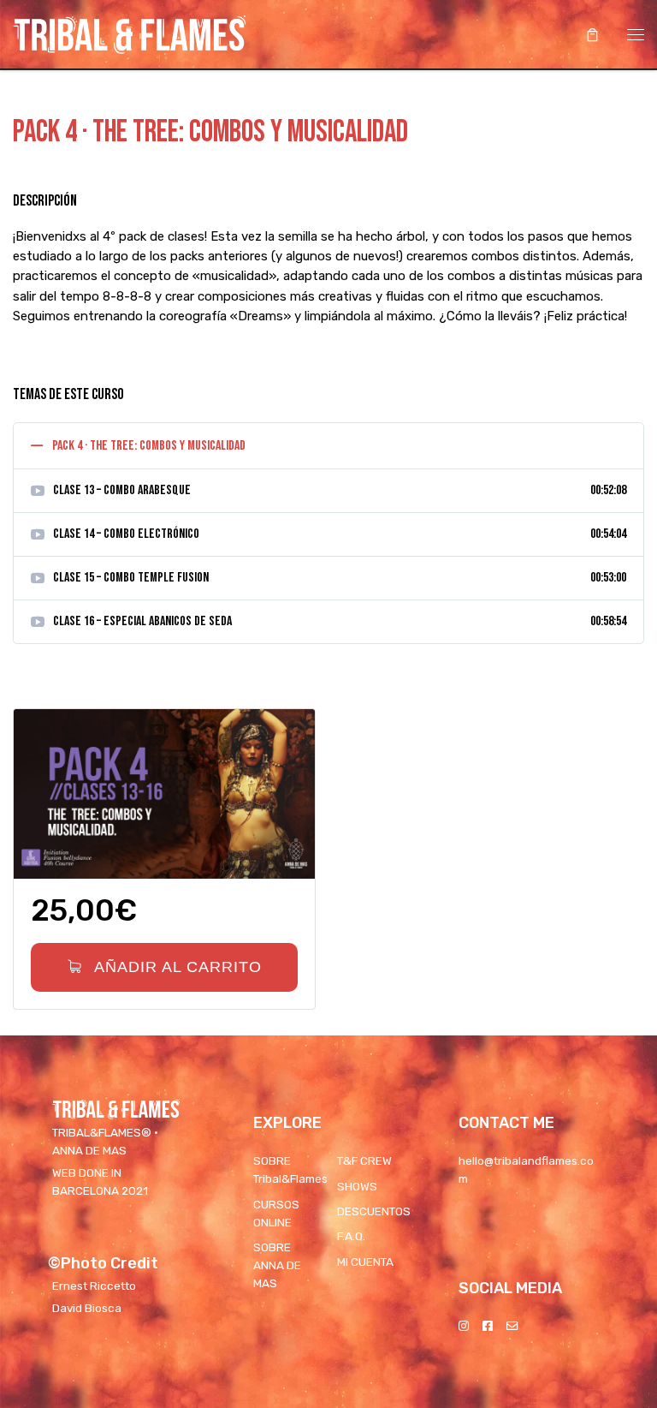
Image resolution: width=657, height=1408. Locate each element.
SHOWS (357, 1186)
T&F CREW (364, 1160)
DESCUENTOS (374, 1211)
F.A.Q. (351, 1236)
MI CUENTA (365, 1261)
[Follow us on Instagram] (464, 1326)
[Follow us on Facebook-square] (487, 1326)
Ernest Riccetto (94, 1285)
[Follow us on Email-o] (512, 1326)
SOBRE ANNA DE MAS (277, 1265)
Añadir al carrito (175, 966)
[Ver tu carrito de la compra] (592, 35)
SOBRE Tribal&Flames (290, 1169)
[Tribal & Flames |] (129, 33)
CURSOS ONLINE (276, 1213)
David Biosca (86, 1308)
